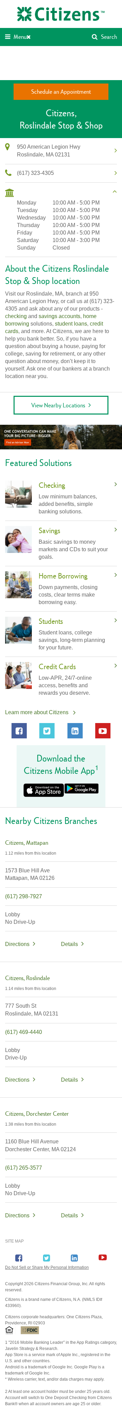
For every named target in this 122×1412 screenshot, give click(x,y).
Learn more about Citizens (36, 712)
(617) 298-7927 (23, 896)
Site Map (14, 1241)
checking (16, 316)
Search (109, 36)
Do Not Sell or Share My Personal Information (47, 1267)
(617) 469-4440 (23, 1032)
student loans (71, 324)
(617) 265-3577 (23, 1168)
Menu (20, 36)
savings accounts (59, 316)
